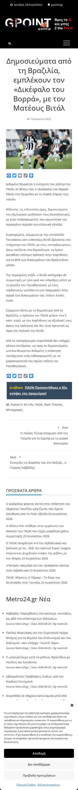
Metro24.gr (22, 624)
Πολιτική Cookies (26, 784)
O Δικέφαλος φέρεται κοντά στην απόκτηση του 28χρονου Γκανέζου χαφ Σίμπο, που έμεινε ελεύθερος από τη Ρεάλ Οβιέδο (38, 509)
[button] (72, 705)
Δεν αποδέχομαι (39, 764)
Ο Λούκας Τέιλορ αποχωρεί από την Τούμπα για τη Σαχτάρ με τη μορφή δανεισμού (44, 435)
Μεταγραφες (14, 410)
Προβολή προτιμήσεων (39, 775)
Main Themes (53, 404)
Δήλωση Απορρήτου (49, 784)
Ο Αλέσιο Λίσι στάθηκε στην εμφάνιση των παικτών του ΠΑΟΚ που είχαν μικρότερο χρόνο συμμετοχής (37, 531)
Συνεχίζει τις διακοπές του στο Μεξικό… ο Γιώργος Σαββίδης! (38, 462)
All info (28, 404)
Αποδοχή (39, 753)
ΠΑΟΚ (39, 404)
